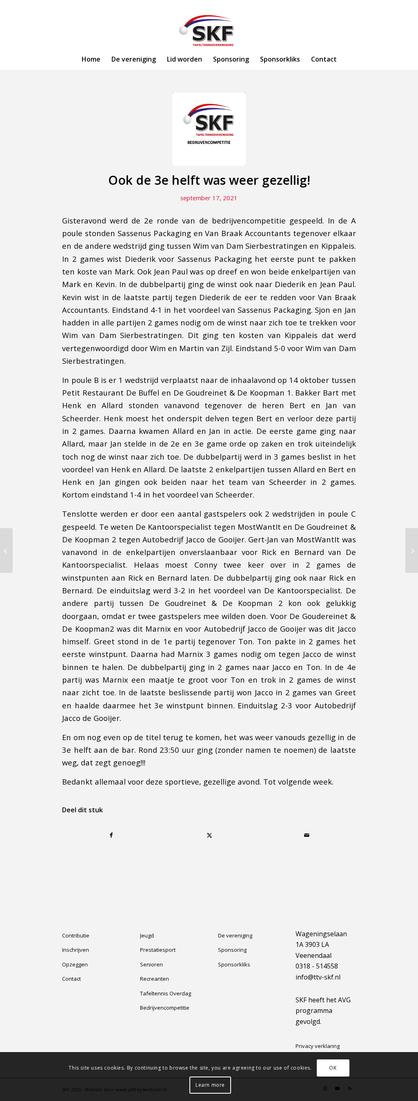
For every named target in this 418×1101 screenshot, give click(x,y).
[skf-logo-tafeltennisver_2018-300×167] (209, 31)
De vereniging (235, 935)
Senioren (151, 964)
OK (332, 1067)
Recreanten (154, 978)
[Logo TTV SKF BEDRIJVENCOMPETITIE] (209, 129)
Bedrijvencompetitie (164, 1007)
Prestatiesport (158, 949)
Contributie (75, 935)
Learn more (210, 1084)
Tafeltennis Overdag (165, 993)
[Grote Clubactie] (411, 550)
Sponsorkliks (234, 964)
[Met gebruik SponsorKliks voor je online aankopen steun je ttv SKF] (6, 550)
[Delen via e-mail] (307, 835)
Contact (71, 978)
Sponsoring (232, 949)
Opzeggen (75, 964)
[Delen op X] (209, 835)
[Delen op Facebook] (111, 835)
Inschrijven (75, 949)
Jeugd (147, 935)
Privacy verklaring (318, 1046)
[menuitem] (91, 59)
